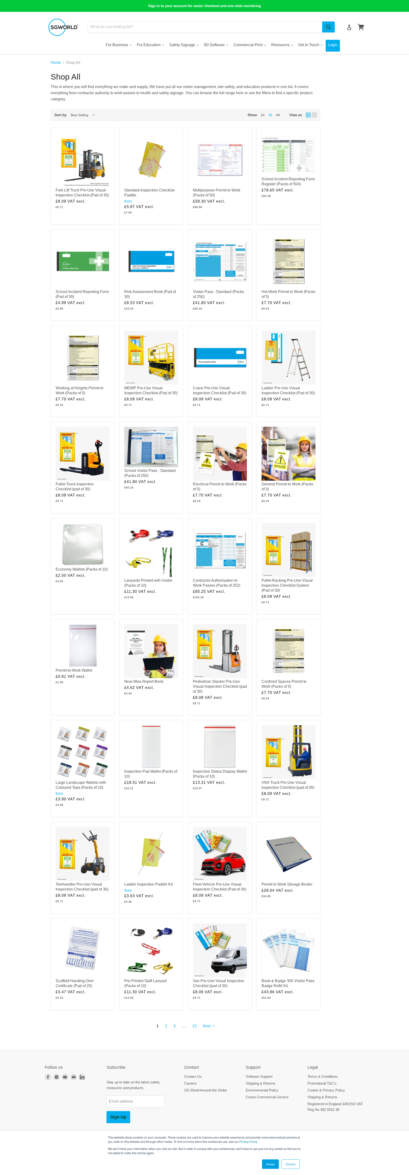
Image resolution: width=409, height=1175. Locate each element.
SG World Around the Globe (205, 1090)
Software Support (259, 1076)
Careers (190, 1083)
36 (270, 115)
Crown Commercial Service (267, 1097)
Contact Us (193, 1076)
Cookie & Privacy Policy (326, 1090)
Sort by (60, 115)
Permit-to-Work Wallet (74, 670)
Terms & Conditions (322, 1076)
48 (278, 115)
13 (194, 1026)
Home (56, 63)
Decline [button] (291, 1164)
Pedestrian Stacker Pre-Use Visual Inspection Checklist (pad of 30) (220, 686)
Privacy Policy (248, 1142)
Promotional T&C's (322, 1083)
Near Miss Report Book (143, 681)
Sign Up (118, 1117)
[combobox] (205, 27)
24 (263, 115)
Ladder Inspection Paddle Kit (148, 884)
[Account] (349, 27)
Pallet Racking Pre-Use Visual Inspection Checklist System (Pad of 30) (287, 585)
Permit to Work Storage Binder (287, 884)
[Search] (328, 27)
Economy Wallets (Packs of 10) (82, 569)
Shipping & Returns (261, 1083)
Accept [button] (270, 1164)
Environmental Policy (262, 1090)
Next (207, 1026)
